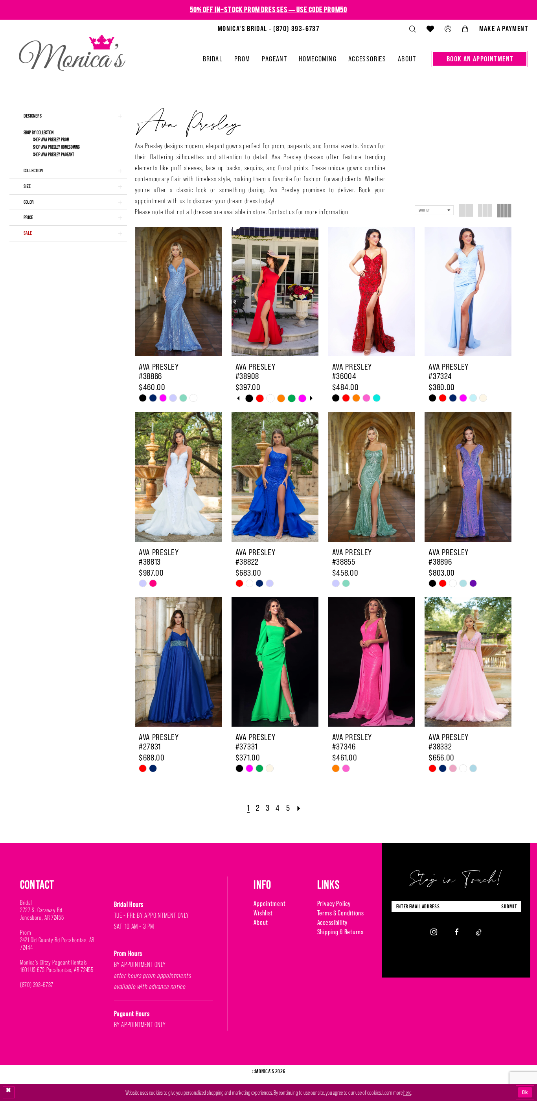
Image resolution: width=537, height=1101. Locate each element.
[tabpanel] (249, 398)
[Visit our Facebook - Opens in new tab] (456, 932)
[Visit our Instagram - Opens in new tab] (434, 932)
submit (509, 906)
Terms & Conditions (340, 913)
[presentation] (178, 291)
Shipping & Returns (340, 932)
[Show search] (412, 29)
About (261, 922)
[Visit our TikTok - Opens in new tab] (478, 932)
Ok (525, 1092)
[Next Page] (299, 808)
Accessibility (332, 922)
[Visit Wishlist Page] (430, 29)
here (407, 1092)
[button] (447, 29)
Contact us (281, 212)
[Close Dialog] (9, 1092)
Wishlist (263, 913)
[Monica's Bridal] (72, 49)
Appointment (269, 903)
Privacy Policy (334, 903)
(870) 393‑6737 (36, 984)
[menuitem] (268, 28)
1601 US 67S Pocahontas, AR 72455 (56, 970)
